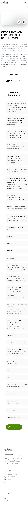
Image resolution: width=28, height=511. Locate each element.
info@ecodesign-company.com (14, 474)
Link (6, 66)
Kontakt (6, 500)
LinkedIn (9, 479)
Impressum (7, 498)
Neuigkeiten (7, 502)
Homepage (7, 497)
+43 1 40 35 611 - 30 (12, 477)
